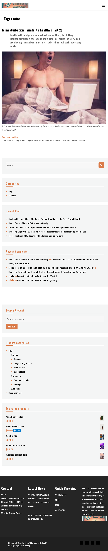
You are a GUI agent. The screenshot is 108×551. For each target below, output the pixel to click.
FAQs (57, 505)
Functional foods (21, 380)
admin (11, 276)
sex (68, 140)
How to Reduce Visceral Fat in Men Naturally (28, 223)
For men (14, 354)
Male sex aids (20, 367)
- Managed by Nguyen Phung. (28, 544)
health (41, 140)
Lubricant (15, 388)
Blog (17, 140)
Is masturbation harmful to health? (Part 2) (32, 30)
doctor (24, 140)
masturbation (60, 140)
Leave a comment (79, 140)
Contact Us (60, 510)
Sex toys (17, 384)
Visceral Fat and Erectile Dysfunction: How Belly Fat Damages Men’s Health (42, 227)
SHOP (10, 350)
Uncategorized (15, 392)
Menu (104, 5)
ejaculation (33, 140)
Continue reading (10, 137)
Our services (61, 494)
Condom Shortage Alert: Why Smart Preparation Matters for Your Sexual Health (44, 218)
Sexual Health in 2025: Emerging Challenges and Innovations (35, 235)
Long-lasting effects (23, 363)
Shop (57, 499)
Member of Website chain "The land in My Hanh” (27, 543)
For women (16, 375)
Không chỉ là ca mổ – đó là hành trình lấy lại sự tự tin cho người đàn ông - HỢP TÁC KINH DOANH (50, 267)
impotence (49, 140)
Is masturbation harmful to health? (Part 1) (37, 276)
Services (12, 195)
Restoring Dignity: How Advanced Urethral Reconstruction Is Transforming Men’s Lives (47, 231)
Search (12, 326)
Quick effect (19, 371)
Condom (17, 359)
